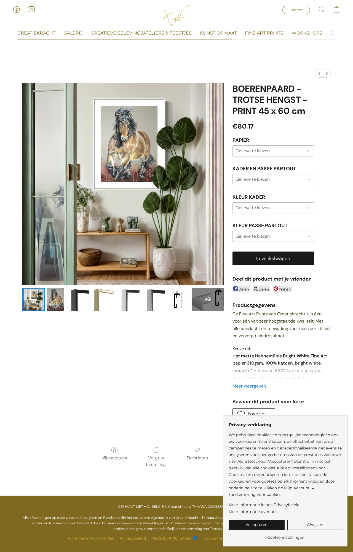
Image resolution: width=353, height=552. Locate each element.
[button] (176, 15)
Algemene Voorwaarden (91, 538)
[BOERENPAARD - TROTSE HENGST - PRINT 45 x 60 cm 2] (77, 299)
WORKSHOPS (307, 33)
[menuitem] (319, 73)
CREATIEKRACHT (36, 33)
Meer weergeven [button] (249, 386)
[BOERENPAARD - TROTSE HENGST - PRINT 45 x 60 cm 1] (55, 299)
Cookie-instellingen (221, 538)
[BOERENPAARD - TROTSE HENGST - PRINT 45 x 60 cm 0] (33, 299)
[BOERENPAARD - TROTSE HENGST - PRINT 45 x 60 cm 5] (153, 299)
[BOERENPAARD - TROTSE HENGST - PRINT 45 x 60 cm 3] (102, 299)
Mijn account (114, 458)
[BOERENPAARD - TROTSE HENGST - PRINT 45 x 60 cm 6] (178, 299)
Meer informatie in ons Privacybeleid (264, 504)
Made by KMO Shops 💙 (174, 538)
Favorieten (197, 458)
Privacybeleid (133, 538)
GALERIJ (73, 33)
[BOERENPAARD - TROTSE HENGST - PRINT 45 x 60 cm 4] (128, 299)
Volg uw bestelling (156, 461)
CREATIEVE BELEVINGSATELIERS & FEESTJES (141, 33)
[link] (286, 535)
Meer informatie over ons (253, 511)
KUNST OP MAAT (218, 33)
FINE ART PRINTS (264, 33)
